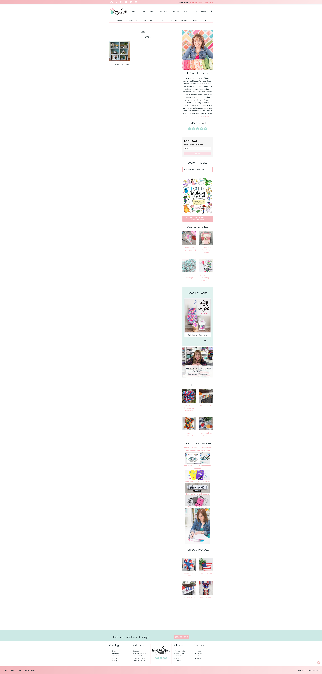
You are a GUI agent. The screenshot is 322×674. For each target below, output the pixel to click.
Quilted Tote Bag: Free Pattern (206, 250)
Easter (178, 658)
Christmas (179, 660)
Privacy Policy (29, 670)
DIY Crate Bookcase (119, 64)
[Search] (209, 169)
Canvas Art (115, 656)
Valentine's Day (181, 651)
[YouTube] (126, 2)
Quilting (114, 658)
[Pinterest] (131, 2)
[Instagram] (121, 2)
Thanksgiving (180, 653)
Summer (199, 653)
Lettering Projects (139, 658)
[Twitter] (116, 2)
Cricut (114, 651)
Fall (198, 656)
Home (143, 32)
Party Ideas (173, 20)
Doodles (136, 651)
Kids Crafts (115, 653)
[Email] (136, 2)
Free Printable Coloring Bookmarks (206, 277)
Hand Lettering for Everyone (197, 494)
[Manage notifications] (318, 662)
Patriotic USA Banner (189, 597)
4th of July (179, 656)
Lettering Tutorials (139, 660)
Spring (199, 651)
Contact (204, 11)
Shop (185, 11)
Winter (199, 658)
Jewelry (114, 660)
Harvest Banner (206, 406)
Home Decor (147, 20)
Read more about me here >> (197, 116)
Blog (143, 11)
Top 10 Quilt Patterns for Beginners (189, 408)
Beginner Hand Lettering (197, 507)
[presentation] (119, 51)
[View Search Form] (211, 11)
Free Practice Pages (139, 653)
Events (194, 11)
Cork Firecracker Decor (206, 597)
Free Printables (138, 656)
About (12, 670)
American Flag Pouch (206, 573)
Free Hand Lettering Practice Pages (201, 2)
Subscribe (197, 153)
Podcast (176, 11)
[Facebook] (111, 2)
